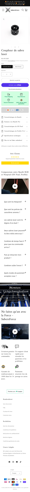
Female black (7, 66)
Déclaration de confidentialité (11, 433)
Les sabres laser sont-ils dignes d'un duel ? (13, 221)
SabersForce (7, 487)
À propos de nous (7, 411)
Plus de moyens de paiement (15, 89)
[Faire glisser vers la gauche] (11, 47)
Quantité (3, 70)
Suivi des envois (7, 404)
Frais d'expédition (11, 60)
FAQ (4, 407)
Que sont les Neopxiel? (13, 202)
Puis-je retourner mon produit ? (12, 256)
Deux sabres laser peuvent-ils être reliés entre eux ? (14, 232)
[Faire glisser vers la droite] (18, 47)
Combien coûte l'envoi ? (13, 265)
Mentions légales (7, 437)
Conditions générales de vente (11, 441)
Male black (18, 66)
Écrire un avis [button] (15, 163)
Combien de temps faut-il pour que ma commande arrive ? (14, 244)
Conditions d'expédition (9, 430)
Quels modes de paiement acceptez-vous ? (14, 274)
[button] (3, 10)
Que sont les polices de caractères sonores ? (13, 211)
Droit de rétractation (8, 426)
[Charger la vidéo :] (15, 186)
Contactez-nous (7, 415)
